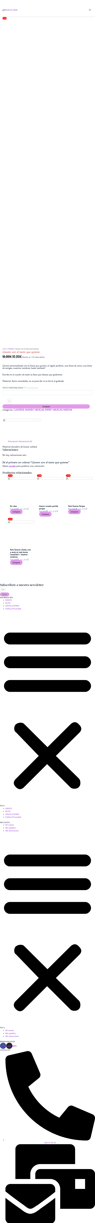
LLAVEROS (19, 409)
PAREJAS (11, 349)
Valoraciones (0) (25, 441)
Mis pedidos (10, 828)
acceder (12, 466)
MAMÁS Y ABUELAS (34, 409)
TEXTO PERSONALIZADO (20, 387)
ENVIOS (8, 600)
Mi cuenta (9, 825)
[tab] (13, 441)
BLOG (8, 603)
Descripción (13, 441)
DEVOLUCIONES (12, 605)
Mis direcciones (12, 830)
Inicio (4, 349)
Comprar (46, 406)
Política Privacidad (13, 608)
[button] (47, 710)
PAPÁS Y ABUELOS (53, 409)
